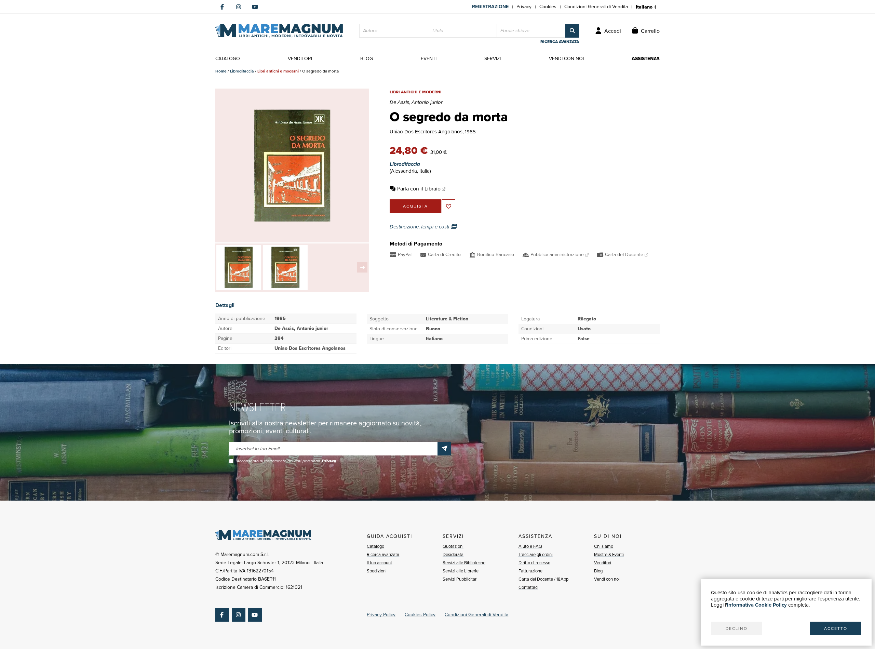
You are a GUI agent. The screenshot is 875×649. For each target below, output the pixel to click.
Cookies (547, 6)
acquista (415, 206)
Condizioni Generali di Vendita (596, 6)
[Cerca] (572, 31)
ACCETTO (835, 628)
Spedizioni (377, 571)
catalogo (227, 58)
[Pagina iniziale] (279, 31)
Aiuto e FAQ (530, 546)
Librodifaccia (242, 71)
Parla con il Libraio (419, 189)
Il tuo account (379, 562)
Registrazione (490, 6)
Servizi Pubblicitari (460, 579)
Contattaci (528, 587)
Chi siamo (603, 546)
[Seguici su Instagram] (238, 7)
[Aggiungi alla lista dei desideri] (448, 206)
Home (221, 71)
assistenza (646, 58)
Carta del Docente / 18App (543, 579)
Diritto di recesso (534, 562)
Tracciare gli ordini (536, 554)
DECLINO (737, 628)
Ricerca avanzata (383, 554)
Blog (598, 571)
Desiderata (453, 554)
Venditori (602, 562)
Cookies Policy (420, 614)
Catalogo (375, 546)
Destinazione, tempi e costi (420, 226)
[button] (362, 267)
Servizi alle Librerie (461, 571)
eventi (428, 58)
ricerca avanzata (559, 42)
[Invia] (444, 448)
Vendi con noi (607, 579)
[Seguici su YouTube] (255, 7)
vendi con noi (566, 58)
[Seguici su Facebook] (222, 7)
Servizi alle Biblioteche (464, 562)
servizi (492, 58)
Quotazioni (453, 546)
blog (366, 58)
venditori (300, 58)
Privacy (523, 6)
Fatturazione (530, 571)
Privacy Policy (381, 614)
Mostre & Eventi (609, 554)
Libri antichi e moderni (278, 71)
